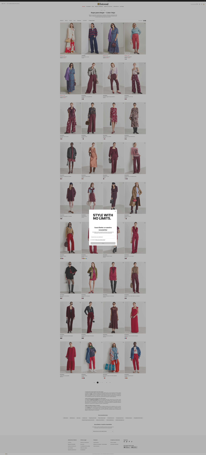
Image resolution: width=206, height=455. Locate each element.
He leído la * (98, 239)
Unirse (103, 243)
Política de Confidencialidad (100, 239)
